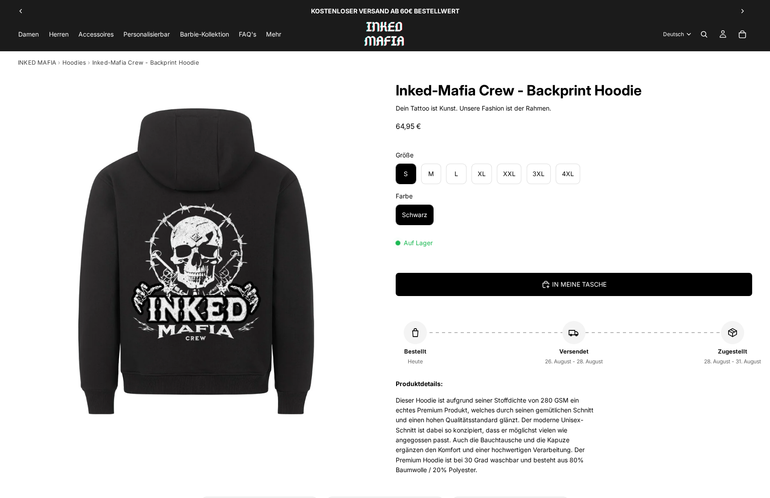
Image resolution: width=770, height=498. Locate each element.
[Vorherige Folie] (21, 11)
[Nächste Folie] (742, 11)
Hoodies (74, 62)
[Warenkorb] (742, 34)
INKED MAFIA (37, 62)
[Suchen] (704, 34)
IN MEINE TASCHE (579, 284)
